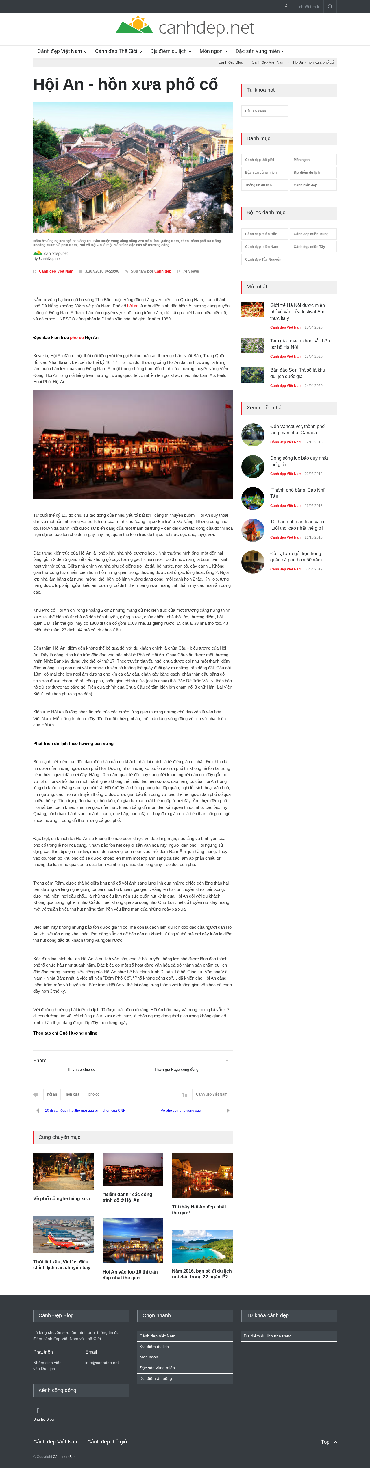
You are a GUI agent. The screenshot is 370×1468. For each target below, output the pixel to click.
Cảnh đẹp (162, 271)
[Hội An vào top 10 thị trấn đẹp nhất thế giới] (133, 1240)
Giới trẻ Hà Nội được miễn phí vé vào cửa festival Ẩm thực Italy (297, 312)
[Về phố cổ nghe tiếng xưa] (63, 1171)
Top (325, 1442)
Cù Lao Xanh (255, 111)
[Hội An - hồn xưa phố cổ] (133, 167)
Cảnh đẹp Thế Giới (116, 51)
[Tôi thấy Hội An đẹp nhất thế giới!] (202, 1175)
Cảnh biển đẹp (305, 185)
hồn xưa (72, 1094)
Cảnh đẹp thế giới (259, 160)
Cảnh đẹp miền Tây (309, 247)
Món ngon (211, 51)
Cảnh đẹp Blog (65, 1457)
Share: (40, 1060)
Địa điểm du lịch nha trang (268, 1336)
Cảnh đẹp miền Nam (261, 247)
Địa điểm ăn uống (156, 1378)
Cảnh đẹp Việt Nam (60, 51)
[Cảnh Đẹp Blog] (185, 36)
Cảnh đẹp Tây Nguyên (263, 259)
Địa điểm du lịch (168, 51)
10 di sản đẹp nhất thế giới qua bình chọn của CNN (85, 1111)
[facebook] (286, 6)
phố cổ (77, 337)
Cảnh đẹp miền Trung (311, 234)
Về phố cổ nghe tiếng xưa (181, 1111)
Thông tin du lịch (258, 185)
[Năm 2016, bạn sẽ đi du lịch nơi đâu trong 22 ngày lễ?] (202, 1246)
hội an (132, 305)
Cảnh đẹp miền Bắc (261, 234)
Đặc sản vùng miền (258, 51)
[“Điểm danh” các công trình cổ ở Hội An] (133, 1169)
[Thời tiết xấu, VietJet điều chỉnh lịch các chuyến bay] (63, 1234)
